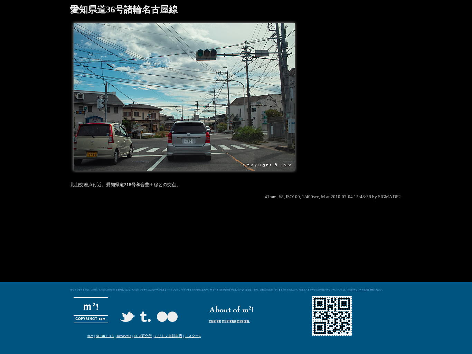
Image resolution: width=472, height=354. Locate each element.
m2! (90, 336)
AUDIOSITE (105, 336)
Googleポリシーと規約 (357, 290)
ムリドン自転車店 (168, 336)
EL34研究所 (143, 336)
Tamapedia (123, 336)
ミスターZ (193, 336)
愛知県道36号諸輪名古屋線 (124, 9)
